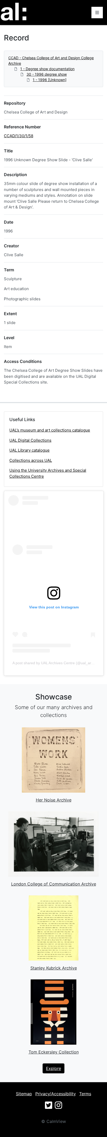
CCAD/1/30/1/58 (18, 135)
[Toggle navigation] (97, 12)
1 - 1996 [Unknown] (49, 79)
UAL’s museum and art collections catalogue (49, 430)
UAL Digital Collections (30, 440)
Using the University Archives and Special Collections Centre (47, 473)
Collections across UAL (30, 460)
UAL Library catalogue (29, 450)
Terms (85, 1093)
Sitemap (24, 1093)
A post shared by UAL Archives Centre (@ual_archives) (57, 663)
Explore (53, 1068)
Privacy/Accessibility (55, 1093)
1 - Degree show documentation (47, 69)
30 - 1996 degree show (46, 74)
